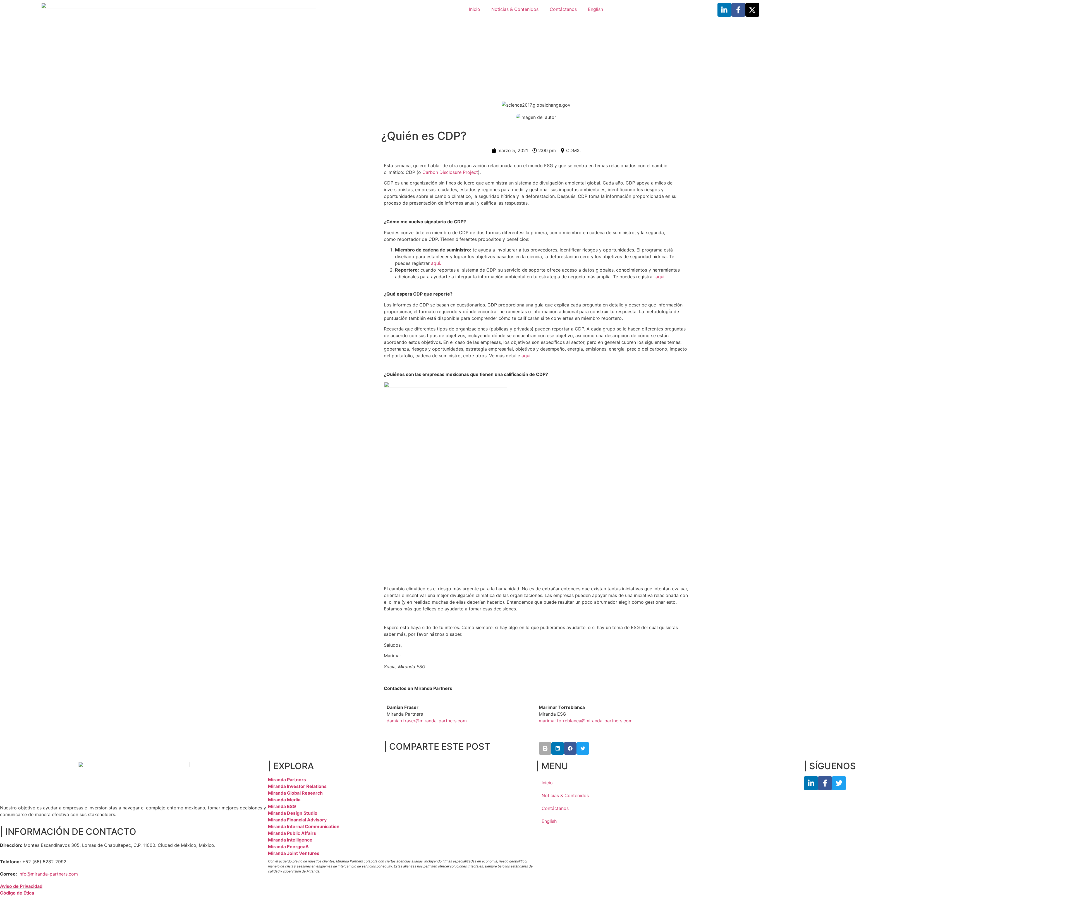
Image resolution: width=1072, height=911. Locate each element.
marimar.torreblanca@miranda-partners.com (586, 720)
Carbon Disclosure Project (450, 172)
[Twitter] (839, 783)
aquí (525, 355)
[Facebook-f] (738, 10)
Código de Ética (17, 893)
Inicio (474, 9)
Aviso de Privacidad (21, 886)
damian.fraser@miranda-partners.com (427, 720)
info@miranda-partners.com (48, 874)
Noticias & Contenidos (515, 9)
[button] (545, 748)
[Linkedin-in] (724, 10)
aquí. (436, 263)
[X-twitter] (752, 10)
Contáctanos (563, 9)
